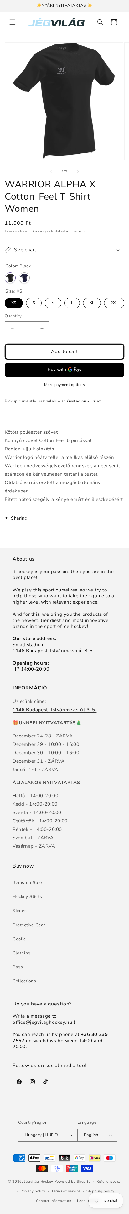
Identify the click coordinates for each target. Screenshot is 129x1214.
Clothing (22, 953)
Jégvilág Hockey (38, 1181)
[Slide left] (51, 171)
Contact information (53, 1200)
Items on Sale (27, 883)
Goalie (19, 939)
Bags (18, 967)
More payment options (64, 384)
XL (92, 302)
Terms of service (65, 1191)
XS (14, 302)
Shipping (39, 231)
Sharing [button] (19, 518)
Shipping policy (100, 1191)
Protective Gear (29, 925)
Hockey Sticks (27, 897)
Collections (24, 981)
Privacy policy (32, 1191)
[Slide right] (78, 171)
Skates (20, 911)
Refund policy (108, 1181)
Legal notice (88, 1200)
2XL (114, 302)
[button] (12, 22)
